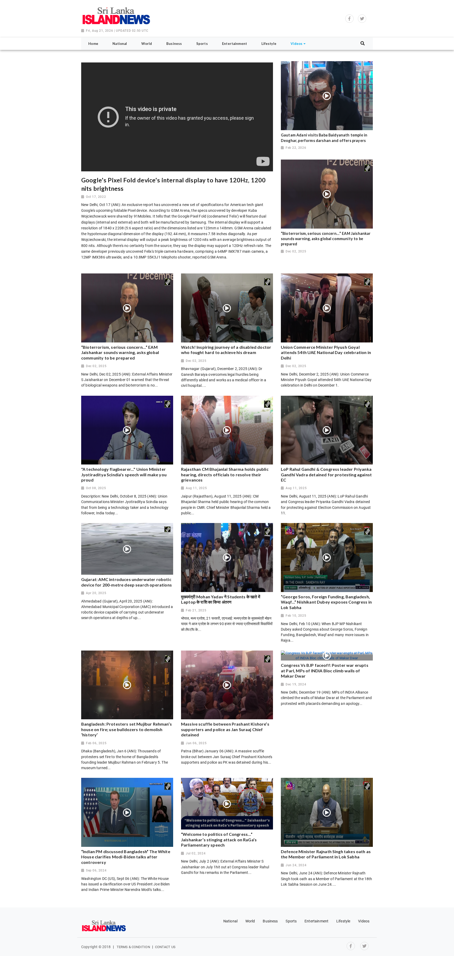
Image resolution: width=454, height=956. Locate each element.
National (230, 921)
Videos (363, 921)
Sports (291, 921)
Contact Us (165, 947)
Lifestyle (343, 921)
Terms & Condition (133, 947)
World (250, 921)
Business (270, 921)
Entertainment (316, 921)
